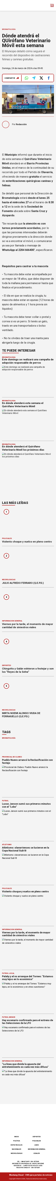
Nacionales (16, 1149)
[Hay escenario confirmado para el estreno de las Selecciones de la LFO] (28, 1040)
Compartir (9, 78)
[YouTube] (32, 1126)
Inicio (16, 1136)
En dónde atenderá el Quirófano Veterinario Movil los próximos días (23, 448)
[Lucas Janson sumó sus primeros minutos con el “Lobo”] (28, 823)
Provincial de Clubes (12, 757)
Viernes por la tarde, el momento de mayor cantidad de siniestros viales (27, 626)
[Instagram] (23, 1126)
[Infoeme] (13, 5)
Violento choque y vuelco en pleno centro (27, 541)
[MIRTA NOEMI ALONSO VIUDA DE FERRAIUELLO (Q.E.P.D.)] (28, 693)
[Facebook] (14, 1126)
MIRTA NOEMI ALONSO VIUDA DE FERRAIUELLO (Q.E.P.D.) (21, 715)
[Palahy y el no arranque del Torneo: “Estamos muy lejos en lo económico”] (28, 996)
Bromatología (8, 29)
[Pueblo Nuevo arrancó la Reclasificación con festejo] (28, 780)
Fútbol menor (8, 1017)
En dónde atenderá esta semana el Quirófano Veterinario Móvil (22, 405)
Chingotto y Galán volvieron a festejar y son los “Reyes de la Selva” (28, 670)
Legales (36, 1153)
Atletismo (7, 844)
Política (16, 1141)
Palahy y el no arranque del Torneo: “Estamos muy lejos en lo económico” (27, 978)
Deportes (6, 665)
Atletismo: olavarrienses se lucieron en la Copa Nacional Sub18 (25, 849)
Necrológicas (8, 579)
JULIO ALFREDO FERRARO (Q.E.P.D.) (23, 582)
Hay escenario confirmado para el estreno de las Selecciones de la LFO (27, 1022)
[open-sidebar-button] (52, 5)
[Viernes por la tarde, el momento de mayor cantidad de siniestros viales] (28, 604)
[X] (41, 1126)
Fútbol (5, 800)
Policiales (7, 538)
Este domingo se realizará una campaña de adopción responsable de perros (28, 361)
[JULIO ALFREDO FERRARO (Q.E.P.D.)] (28, 563)
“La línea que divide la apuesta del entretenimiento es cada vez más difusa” (25, 1065)
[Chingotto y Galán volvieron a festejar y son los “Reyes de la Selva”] (28, 648)
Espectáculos (16, 1145)
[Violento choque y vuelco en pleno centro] (28, 522)
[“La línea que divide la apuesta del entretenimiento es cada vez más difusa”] (28, 1084)
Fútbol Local (8, 973)
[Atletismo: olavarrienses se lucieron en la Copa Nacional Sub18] (28, 867)
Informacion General (12, 621)
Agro (37, 1145)
